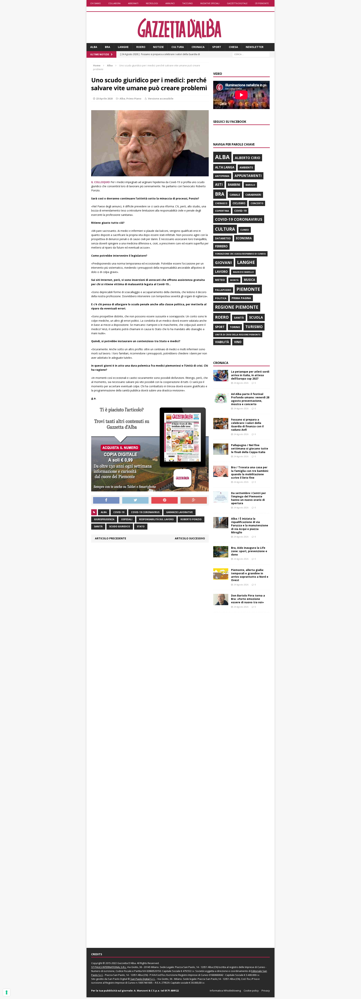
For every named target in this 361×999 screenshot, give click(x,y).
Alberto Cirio (247, 157)
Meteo (220, 280)
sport (219, 327)
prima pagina (241, 298)
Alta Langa (224, 167)
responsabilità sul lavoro (156, 519)
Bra (107, 47)
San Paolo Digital (117, 979)
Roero (140, 47)
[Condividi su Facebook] (106, 500)
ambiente (246, 167)
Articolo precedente (110, 538)
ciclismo (239, 203)
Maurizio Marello (243, 272)
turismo (254, 326)
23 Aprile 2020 (104, 98)
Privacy (266, 990)
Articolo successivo (190, 538)
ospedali (126, 519)
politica (220, 298)
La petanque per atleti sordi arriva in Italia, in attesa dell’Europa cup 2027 (250, 375)
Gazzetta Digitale (237, 3)
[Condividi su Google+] (193, 500)
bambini (234, 184)
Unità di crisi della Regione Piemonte (237, 334)
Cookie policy (251, 990)
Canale (235, 194)
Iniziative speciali (209, 3)
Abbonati (133, 3)
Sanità (98, 526)
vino (237, 342)
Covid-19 (118, 512)
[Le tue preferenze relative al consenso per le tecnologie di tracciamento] (6, 992)
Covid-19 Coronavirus (145, 512)
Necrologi (152, 3)
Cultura (177, 47)
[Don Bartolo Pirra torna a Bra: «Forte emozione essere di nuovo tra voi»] (220, 603)
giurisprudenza (104, 519)
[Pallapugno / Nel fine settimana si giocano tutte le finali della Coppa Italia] (220, 452)
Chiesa (233, 47)
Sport (216, 47)
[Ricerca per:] (251, 54)
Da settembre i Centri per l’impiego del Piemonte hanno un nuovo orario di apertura (248, 498)
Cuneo (244, 229)
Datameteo (223, 238)
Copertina (222, 210)
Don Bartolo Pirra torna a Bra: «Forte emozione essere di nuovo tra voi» (248, 599)
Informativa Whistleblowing (225, 990)
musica (249, 280)
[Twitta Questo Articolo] (135, 500)
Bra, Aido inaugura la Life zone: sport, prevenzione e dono (249, 551)
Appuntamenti (248, 175)
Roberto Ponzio (191, 519)
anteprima (222, 176)
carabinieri (253, 194)
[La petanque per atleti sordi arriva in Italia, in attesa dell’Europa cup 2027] (220, 379)
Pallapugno (223, 290)
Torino (235, 327)
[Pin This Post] (164, 500)
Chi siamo (95, 3)
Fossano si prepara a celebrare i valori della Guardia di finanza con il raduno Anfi (247, 425)
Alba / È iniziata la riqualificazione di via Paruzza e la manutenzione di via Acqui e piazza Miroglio (249, 525)
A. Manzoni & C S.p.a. (147, 990)
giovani (223, 262)
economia (244, 238)
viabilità (222, 342)
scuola (256, 317)
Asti (219, 184)
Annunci (170, 3)
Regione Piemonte (236, 307)
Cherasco (221, 203)
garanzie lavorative (179, 512)
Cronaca (198, 47)
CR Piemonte (262, 3)
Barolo (250, 184)
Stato (141, 526)
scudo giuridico (119, 526)
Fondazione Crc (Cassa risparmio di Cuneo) (240, 253)
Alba (93, 47)
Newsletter (254, 47)
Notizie (158, 47)
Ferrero (221, 246)
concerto (257, 203)
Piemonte (248, 289)
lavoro (221, 272)
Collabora (114, 3)
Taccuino (187, 3)
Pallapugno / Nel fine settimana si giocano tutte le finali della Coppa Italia (249, 448)
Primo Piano (133, 98)
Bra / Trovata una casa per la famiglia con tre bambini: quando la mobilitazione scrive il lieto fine (250, 472)
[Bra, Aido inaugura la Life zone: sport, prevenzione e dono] (220, 555)
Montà (234, 280)
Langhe (123, 47)
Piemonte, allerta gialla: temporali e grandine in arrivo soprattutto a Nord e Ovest (249, 575)
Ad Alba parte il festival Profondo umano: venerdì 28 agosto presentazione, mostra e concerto (250, 399)
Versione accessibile (160, 98)
